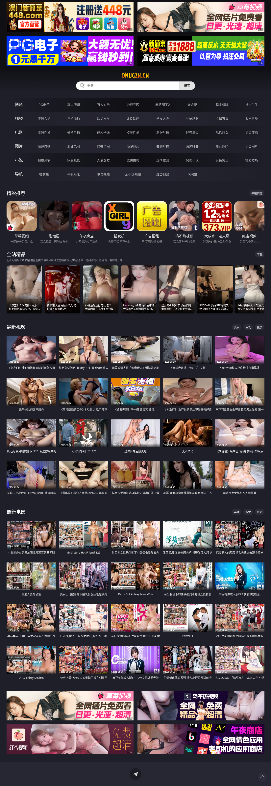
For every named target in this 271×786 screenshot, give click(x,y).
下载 (259, 254)
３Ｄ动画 (133, 118)
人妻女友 (103, 160)
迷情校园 (162, 160)
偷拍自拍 (73, 132)
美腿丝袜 (162, 146)
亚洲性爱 (44, 132)
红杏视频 (162, 174)
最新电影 (16, 511)
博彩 (19, 104)
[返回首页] (262, 777)
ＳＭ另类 (251, 118)
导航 (19, 174)
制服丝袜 (162, 132)
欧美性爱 (133, 132)
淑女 (248, 512)
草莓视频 (103, 174)
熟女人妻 (162, 118)
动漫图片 (133, 146)
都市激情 (44, 160)
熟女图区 (222, 146)
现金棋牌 (222, 105)
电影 (19, 132)
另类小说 (192, 160)
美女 (236, 327)
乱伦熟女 (222, 132)
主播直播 (222, 118)
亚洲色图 (73, 146)
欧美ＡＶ (103, 118)
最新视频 (16, 327)
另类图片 (251, 146)
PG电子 (44, 105)
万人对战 (103, 105)
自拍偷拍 (73, 118)
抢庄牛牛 (251, 105)
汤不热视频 (133, 174)
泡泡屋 (192, 174)
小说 (19, 160)
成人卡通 (103, 132)
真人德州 (73, 105)
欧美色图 (103, 146)
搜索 (187, 85)
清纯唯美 (192, 146)
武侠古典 (133, 160)
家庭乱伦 (73, 160)
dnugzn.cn (135, 75)
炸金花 (192, 105)
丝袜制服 (192, 118)
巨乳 (248, 327)
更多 (259, 327)
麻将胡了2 (162, 105)
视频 (19, 118)
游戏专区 (133, 105)
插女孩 (44, 174)
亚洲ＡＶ (44, 118)
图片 (19, 146)
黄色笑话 (222, 160)
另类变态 (251, 132)
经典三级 (192, 132)
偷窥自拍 (44, 146)
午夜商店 (73, 174)
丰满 (236, 512)
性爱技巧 (251, 160)
